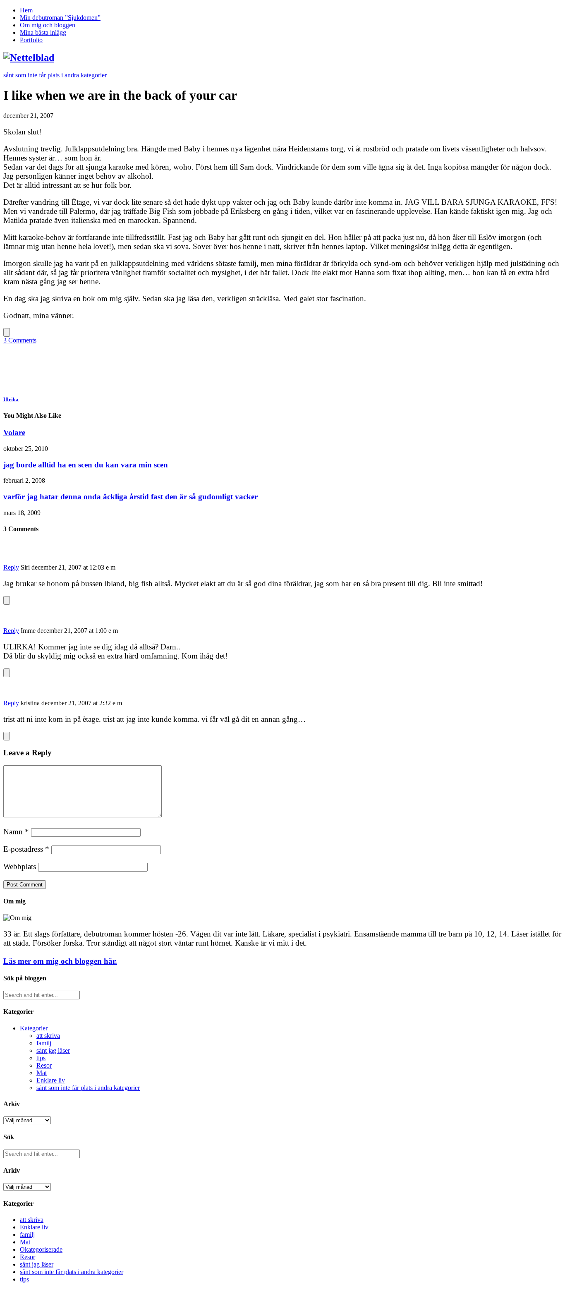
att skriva (48, 1035)
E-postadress (26, 849)
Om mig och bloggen (47, 25)
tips (40, 1057)
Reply (11, 567)
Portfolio (31, 39)
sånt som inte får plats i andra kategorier (55, 75)
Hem (26, 10)
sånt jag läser (53, 1050)
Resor (44, 1065)
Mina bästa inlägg (43, 32)
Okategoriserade (41, 1249)
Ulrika (11, 399)
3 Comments (19, 340)
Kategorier (34, 1028)
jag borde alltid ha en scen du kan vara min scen (85, 464)
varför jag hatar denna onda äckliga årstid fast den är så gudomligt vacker (130, 496)
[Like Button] (6, 332)
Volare (14, 432)
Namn (16, 831)
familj (43, 1043)
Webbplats (19, 866)
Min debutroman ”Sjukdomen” (60, 17)
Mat (41, 1072)
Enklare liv (50, 1080)
